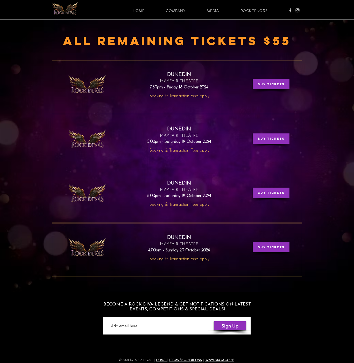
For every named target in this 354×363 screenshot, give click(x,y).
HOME (161, 360)
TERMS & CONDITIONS (185, 360)
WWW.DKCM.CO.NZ (219, 360)
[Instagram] (297, 10)
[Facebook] (290, 10)
